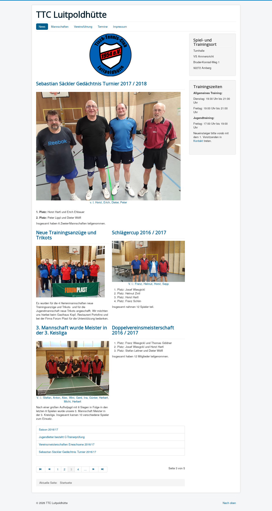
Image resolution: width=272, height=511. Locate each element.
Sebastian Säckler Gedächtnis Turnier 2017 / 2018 (91, 83)
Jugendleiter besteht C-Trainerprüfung (62, 437)
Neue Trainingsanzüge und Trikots (66, 235)
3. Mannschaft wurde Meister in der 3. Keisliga (71, 330)
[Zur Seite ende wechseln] (102, 469)
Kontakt (198, 141)
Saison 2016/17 (48, 429)
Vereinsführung (83, 26)
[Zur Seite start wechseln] (40, 469)
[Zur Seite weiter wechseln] (93, 469)
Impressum (120, 26)
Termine (103, 26)
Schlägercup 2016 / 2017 (139, 232)
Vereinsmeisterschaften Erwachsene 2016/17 (66, 444)
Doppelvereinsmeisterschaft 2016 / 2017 (143, 330)
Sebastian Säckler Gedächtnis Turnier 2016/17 (67, 452)
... (85, 469)
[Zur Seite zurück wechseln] (49, 469)
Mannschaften (59, 26)
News (42, 26)
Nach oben (229, 503)
